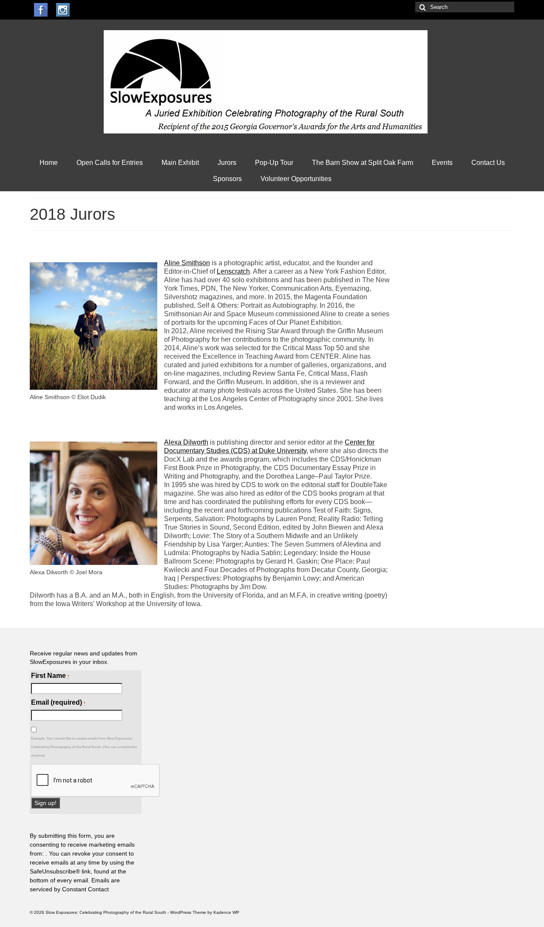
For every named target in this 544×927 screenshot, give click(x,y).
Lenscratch (233, 271)
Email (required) (58, 702)
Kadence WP (226, 912)
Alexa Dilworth (186, 442)
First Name (50, 675)
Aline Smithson (187, 262)
